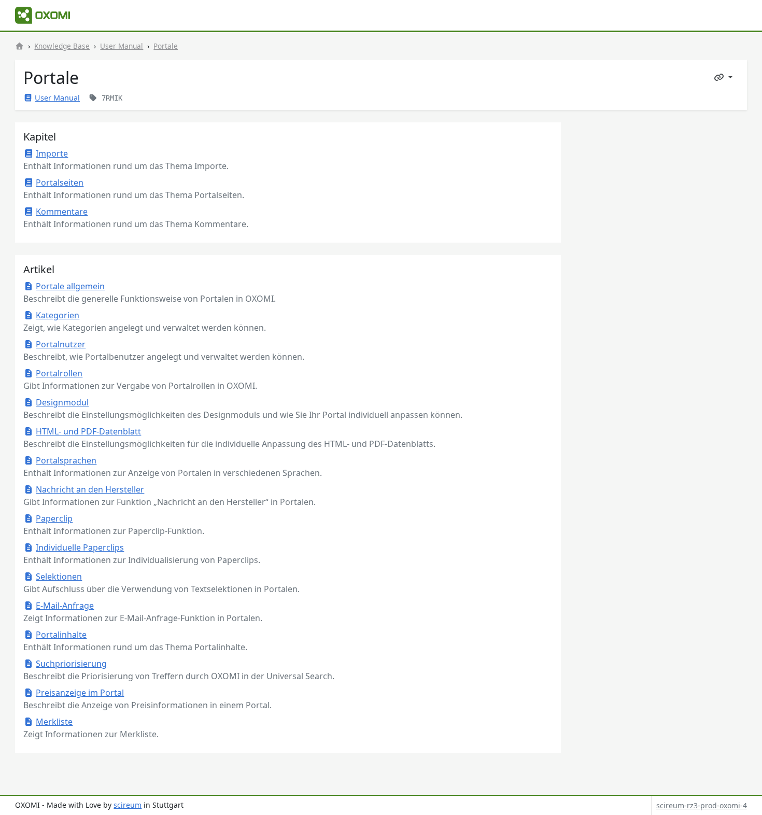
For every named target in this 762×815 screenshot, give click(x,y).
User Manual (121, 46)
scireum (128, 805)
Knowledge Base (62, 46)
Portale (165, 46)
